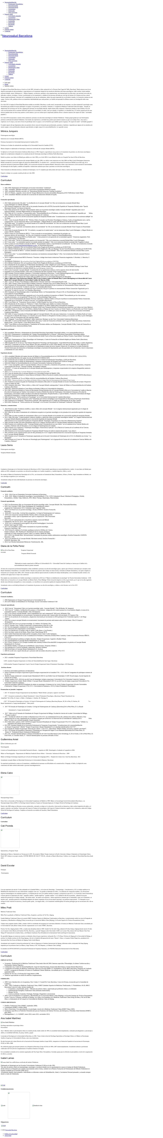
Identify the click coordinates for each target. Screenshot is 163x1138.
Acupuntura (11, 9)
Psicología (11, 24)
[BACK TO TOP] (3, 1085)
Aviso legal (8, 1135)
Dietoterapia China (14, 19)
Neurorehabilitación (10, 2)
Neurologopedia (13, 6)
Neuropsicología (13, 7)
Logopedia (11, 21)
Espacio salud (9, 14)
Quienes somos (9, 29)
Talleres (10, 26)
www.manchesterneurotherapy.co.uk (26, 245)
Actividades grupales (14, 16)
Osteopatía (11, 11)
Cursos (7, 28)
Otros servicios (12, 12)
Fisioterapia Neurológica (15, 4)
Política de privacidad (11, 1134)
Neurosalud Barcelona (11, 1130)
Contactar (7, 31)
